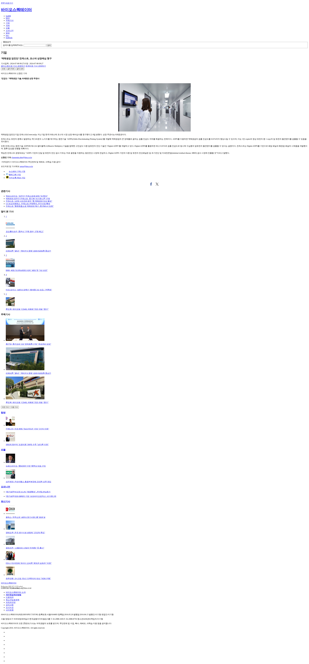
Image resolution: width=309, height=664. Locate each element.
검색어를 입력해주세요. (13, 45)
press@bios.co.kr (26, 166)
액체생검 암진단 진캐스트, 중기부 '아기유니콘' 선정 (28, 199)
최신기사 (5, 501)
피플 (8, 28)
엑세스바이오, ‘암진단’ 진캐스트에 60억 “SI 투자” (27, 196)
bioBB (8, 16)
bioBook (9, 38)
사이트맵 (10, 610)
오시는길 (10, 607)
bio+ (7, 35)
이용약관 (10, 597)
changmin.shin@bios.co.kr (22, 157)
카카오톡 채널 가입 (17, 178)
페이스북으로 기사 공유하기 (151, 184)
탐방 (8, 33)
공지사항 (10, 605)
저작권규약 (10, 602)
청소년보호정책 (12, 600)
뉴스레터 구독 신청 (17, 171)
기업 (8, 23)
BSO (8, 18)
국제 (8, 25)
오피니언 (10, 31)
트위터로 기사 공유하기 (157, 184)
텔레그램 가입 (15, 175)
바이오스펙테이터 (16, 9)
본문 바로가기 (7, 3)
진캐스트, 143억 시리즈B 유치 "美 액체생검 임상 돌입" (29, 201)
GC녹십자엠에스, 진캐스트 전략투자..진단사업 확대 (28, 204)
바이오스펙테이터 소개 (16, 592)
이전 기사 (5, 407)
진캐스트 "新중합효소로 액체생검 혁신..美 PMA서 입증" (30, 206)
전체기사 (10, 20)
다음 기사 (14, 407)
